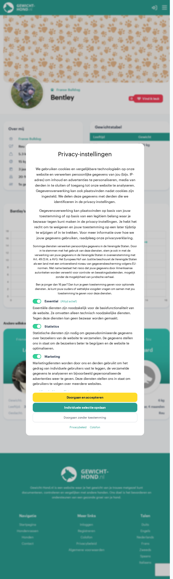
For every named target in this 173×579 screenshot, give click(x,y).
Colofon (95, 427)
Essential (61, 301)
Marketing (52, 356)
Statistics (52, 326)
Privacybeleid (78, 427)
